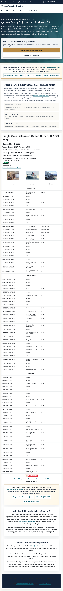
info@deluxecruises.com (35, 2)
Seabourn (15, 11)
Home (3, 11)
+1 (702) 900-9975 (50, 2)
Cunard (28, 11)
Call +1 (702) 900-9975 (34, 75)
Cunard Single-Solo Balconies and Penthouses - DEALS (31, 479)
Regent (22, 11)
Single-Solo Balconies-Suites (12, 168)
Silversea (8, 11)
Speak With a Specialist (31, 55)
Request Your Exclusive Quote (14, 75)
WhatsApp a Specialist (51, 75)
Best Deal (34, 11)
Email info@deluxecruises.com (31, 50)
